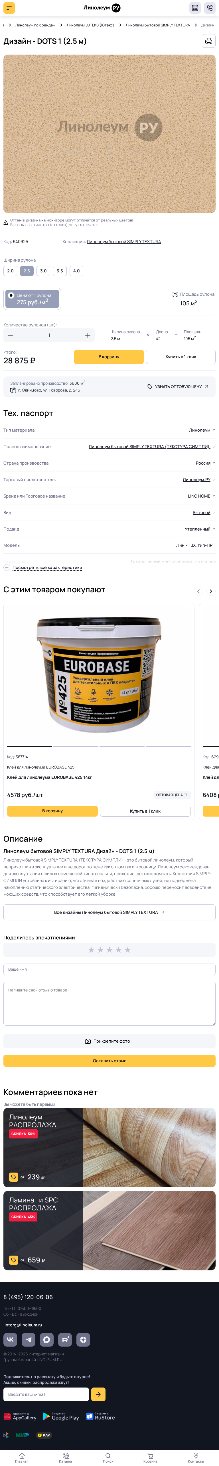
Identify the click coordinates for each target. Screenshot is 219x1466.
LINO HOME (199, 496)
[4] (118, 949)
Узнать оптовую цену (178, 386)
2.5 (27, 271)
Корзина (150, 1461)
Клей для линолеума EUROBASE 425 (49, 772)
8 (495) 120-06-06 (210, 8)
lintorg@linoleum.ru (22, 1325)
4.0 (76, 271)
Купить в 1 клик (181, 357)
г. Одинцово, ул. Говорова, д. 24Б (49, 390)
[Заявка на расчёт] (195, 8)
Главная (22, 1461)
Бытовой (201, 512)
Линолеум (199, 430)
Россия (203, 463)
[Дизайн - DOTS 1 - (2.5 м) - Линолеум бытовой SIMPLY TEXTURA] (109, 134)
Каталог (66, 1461)
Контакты (196, 1461)
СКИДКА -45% (23, 1216)
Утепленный (197, 529)
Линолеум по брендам (35, 25)
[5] (127, 949)
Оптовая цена (169, 794)
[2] (100, 949)
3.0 (43, 271)
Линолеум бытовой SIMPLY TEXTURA (158, 25)
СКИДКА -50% (23, 1133)
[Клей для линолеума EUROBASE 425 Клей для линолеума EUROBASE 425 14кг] (99, 675)
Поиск (108, 1461)
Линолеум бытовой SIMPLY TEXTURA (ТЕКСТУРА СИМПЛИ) (149, 447)
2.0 (10, 271)
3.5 (60, 271)
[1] (91, 949)
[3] (109, 949)
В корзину (109, 357)
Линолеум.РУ (196, 480)
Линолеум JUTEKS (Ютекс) (90, 25)
